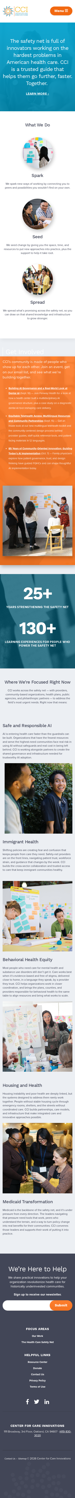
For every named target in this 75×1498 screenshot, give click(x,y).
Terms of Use (37, 1386)
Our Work (37, 1336)
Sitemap (22, 1458)
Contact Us (37, 1374)
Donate (37, 1368)
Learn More (36, 94)
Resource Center (37, 1362)
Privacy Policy (37, 1380)
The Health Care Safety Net (37, 1342)
